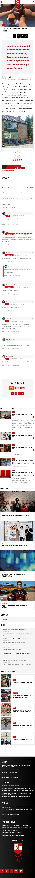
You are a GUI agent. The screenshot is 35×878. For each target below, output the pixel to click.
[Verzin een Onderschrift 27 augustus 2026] (5, 436)
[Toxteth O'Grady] (11, 388)
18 (33, 417)
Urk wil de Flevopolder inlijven (10, 777)
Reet (7, 232)
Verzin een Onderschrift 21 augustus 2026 (22, 461)
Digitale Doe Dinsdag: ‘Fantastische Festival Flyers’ (15, 825)
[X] (18, 36)
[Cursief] (5, 198)
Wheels (4, 603)
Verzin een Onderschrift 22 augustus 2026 (22, 447)
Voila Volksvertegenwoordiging (10, 814)
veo (23, 168)
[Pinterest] (22, 36)
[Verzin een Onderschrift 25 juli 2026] (6, 723)
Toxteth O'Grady (19, 388)
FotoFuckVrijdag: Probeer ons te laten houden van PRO (17, 827)
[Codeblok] (18, 198)
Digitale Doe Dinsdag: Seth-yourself (11, 832)
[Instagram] (16, 393)
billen (8, 168)
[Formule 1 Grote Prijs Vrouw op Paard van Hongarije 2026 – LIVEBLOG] (6, 695)
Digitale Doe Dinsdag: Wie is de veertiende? (13, 835)
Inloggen (30, 187)
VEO (3, 25)
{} (21, 198)
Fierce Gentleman (11, 339)
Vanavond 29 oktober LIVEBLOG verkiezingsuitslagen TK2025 (17, 812)
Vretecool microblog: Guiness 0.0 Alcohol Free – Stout (16, 788)
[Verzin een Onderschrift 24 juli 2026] (6, 738)
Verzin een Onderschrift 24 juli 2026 (22, 739)
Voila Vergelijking (6, 817)
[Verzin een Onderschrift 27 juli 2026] (6, 680)
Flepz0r (8, 252)
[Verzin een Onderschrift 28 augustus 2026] (5, 415)
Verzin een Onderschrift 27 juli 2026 (22, 682)
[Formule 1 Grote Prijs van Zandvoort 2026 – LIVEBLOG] (17, 591)
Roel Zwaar (9, 356)
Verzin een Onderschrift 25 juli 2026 (22, 725)
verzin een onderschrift (7, 170)
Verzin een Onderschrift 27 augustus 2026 (22, 435)
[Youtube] (22, 393)
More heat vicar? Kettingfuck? (10, 830)
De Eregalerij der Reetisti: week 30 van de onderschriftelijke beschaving (23, 710)
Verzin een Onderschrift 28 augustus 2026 (22, 415)
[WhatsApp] (26, 36)
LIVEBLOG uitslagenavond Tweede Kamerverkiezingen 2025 (17, 809)
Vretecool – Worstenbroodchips (11, 785)
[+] (24, 198)
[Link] (20, 198)
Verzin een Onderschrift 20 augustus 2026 (22, 473)
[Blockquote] (16, 198)
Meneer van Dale (11, 285)
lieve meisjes (14, 168)
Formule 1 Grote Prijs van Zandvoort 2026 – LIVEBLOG (15, 606)
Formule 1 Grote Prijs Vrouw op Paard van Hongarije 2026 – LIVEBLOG (23, 696)
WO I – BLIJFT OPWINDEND (8, 775)
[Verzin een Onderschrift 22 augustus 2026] (5, 448)
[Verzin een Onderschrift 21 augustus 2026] (5, 462)
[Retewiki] (21, 871)
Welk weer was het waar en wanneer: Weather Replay (13, 575)
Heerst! (4, 572)
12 (33, 438)
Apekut (8, 318)
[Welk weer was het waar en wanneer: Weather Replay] (17, 560)
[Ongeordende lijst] (13, 198)
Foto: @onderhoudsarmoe (14, 166)
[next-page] (5, 748)
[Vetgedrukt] (3, 198)
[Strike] (9, 198)
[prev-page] (2, 748)
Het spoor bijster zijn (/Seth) (9, 772)
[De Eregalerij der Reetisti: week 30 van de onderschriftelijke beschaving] (6, 709)
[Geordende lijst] (11, 198)
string (19, 168)
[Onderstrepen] (7, 198)
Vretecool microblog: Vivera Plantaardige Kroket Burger (17, 790)
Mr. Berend (6, 106)
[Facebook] (14, 36)
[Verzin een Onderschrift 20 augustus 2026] (5, 474)
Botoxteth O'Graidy (16, 417)
